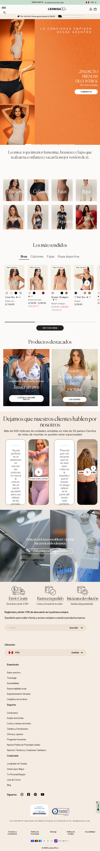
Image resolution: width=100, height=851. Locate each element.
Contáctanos (12, 712)
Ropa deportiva (68, 256)
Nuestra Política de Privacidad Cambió (23, 744)
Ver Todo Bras (50, 328)
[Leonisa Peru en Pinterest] (35, 795)
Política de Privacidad (35, 833)
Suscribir (74, 627)
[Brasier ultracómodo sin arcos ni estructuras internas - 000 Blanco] (80, 293)
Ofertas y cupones (15, 734)
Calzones (37, 256)
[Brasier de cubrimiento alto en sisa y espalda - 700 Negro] (16, 293)
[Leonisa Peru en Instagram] (22, 795)
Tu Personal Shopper (16, 774)
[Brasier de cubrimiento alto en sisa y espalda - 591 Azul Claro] (20, 293)
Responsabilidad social (16, 688)
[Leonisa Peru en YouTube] (42, 795)
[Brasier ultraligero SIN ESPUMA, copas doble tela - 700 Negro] (62, 293)
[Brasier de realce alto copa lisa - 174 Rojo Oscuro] (43, 293)
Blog (9, 785)
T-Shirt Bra (79, 297)
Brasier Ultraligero (59, 297)
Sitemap (53, 832)
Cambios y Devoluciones (17, 728)
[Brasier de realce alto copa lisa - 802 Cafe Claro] (29, 293)
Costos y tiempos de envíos (19, 723)
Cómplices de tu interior (17, 699)
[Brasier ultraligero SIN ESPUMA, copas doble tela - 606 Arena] (66, 293)
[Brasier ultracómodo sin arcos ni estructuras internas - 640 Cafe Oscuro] (89, 293)
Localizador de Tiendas (17, 763)
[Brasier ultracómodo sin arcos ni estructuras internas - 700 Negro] (75, 293)
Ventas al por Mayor (15, 769)
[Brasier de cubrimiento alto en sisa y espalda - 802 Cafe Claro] (6, 293)
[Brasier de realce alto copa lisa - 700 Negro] (34, 293)
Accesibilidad (90, 832)
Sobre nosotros (13, 672)
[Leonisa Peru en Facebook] (28, 795)
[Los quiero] (75, 377)
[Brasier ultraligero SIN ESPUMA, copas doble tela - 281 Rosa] (52, 293)
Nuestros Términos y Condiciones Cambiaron (26, 750)
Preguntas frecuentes (16, 739)
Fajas (50, 256)
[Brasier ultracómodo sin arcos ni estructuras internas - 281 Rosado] (85, 293)
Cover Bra (10, 297)
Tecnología (11, 677)
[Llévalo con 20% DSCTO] (26, 377)
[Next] (87, 283)
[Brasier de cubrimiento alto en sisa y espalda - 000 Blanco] (11, 293)
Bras (24, 256)
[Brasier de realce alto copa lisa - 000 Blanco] (38, 293)
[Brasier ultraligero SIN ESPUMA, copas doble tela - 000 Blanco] (57, 293)
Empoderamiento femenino (19, 693)
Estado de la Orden (15, 718)
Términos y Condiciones (12, 833)
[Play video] (39, 472)
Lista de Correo (14, 779)
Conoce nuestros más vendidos (49, 551)
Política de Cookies (71, 833)
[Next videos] (93, 468)
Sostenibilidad (13, 683)
